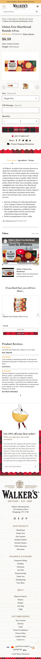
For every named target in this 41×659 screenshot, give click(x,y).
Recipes (20, 603)
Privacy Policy (20, 633)
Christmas (20, 567)
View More (21, 583)
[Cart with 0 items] (37, 7)
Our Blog (20, 606)
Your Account (20, 620)
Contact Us (21, 640)
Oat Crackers (20, 536)
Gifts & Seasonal (21, 546)
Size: (9, 93)
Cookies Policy (20, 636)
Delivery (20, 624)
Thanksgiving (20, 580)
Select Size (20, 333)
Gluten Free (20, 533)
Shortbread (20, 530)
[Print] (30, 140)
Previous (3, 86)
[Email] (27, 140)
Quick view (20, 329)
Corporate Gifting (20, 560)
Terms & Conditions (20, 630)
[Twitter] (23, 140)
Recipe (31, 160)
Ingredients (22, 160)
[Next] (20, 395)
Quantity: (6, 116)
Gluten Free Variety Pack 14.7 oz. (15, 317)
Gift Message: (11, 105)
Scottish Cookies (20, 540)
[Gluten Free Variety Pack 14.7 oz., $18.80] (20, 309)
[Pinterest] (19, 140)
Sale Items (20, 549)
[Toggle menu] (4, 7)
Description (12, 160)
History (20, 600)
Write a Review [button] (28, 34)
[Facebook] (16, 140)
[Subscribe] (35, 466)
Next (37, 86)
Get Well (20, 570)
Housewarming (20, 573)
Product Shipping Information (22, 144)
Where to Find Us (20, 596)
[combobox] (20, 11)
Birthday (20, 564)
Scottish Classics (21, 543)
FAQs (21, 609)
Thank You (20, 576)
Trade (20, 627)
